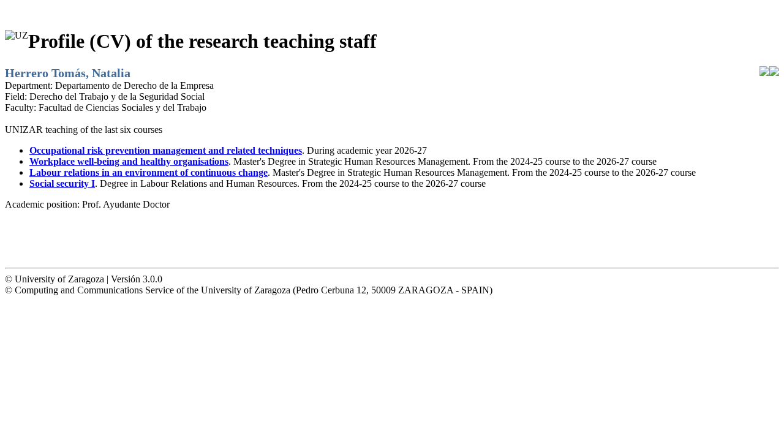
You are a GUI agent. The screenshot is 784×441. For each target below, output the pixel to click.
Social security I (62, 183)
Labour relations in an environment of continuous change (148, 172)
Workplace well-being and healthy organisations (128, 161)
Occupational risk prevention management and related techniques (165, 150)
